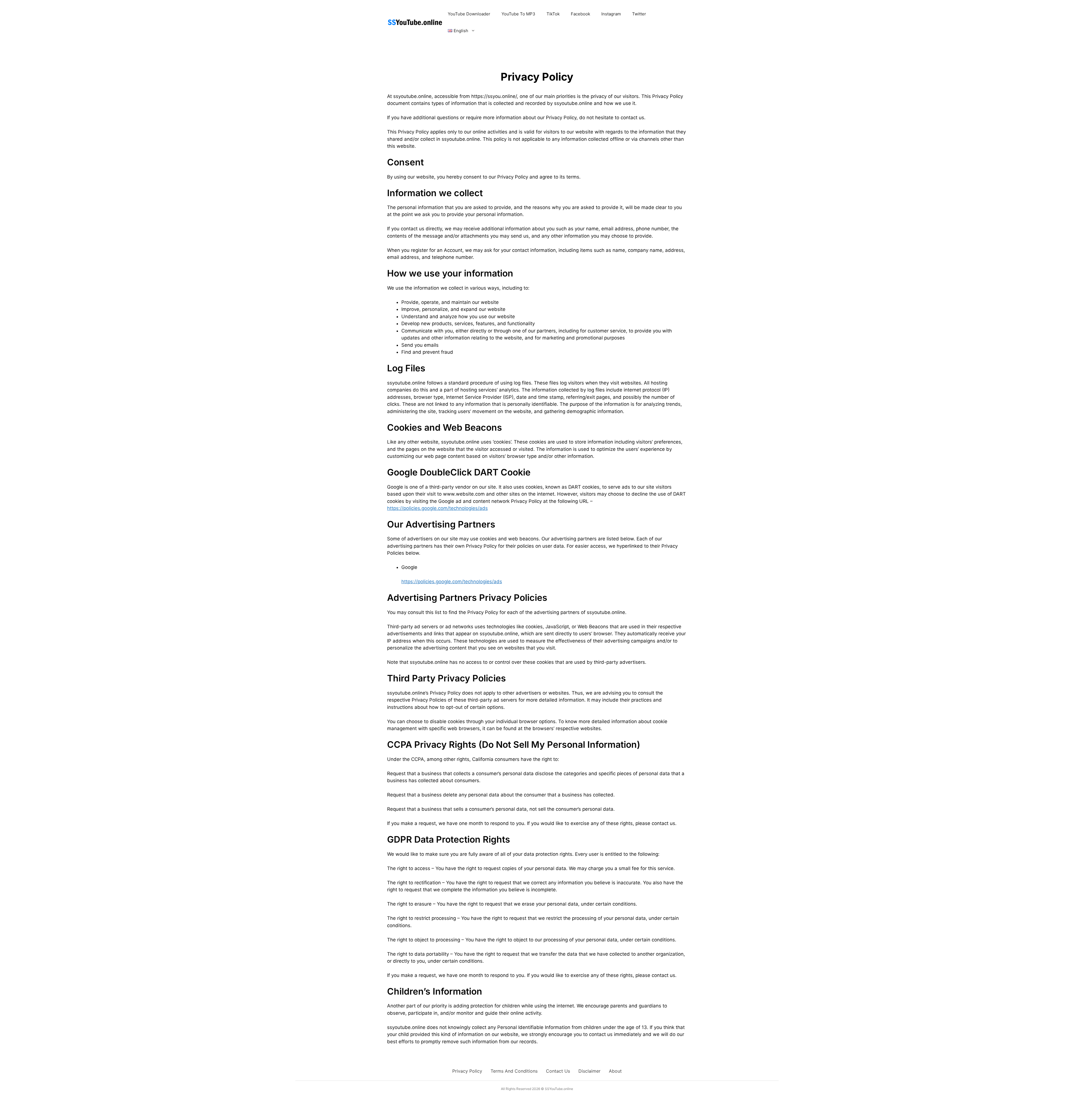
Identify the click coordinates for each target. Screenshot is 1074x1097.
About (615, 1071)
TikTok (553, 14)
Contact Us (558, 1071)
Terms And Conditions (514, 1071)
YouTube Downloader (469, 14)
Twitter (639, 14)
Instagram (611, 14)
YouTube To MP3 (518, 14)
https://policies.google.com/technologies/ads (437, 508)
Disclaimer (589, 1071)
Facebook (580, 14)
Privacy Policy (467, 1071)
